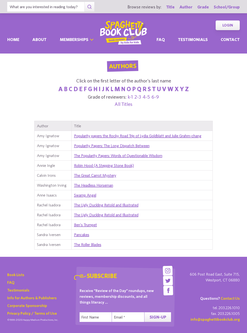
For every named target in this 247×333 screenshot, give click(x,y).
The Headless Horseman (93, 185)
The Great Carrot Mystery (95, 175)
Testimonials (193, 39)
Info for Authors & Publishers (32, 298)
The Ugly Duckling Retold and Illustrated (106, 205)
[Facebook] (168, 290)
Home (13, 39)
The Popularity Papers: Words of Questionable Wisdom (118, 155)
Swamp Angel (85, 195)
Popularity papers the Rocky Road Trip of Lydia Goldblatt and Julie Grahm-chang (137, 136)
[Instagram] (168, 271)
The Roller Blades (87, 244)
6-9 (155, 97)
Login (227, 25)
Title (170, 6)
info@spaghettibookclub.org (215, 319)
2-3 (137, 97)
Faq (161, 39)
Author (185, 6)
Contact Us (230, 298)
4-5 (146, 97)
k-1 (130, 97)
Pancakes (81, 234)
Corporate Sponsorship (27, 305)
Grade (203, 6)
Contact (230, 39)
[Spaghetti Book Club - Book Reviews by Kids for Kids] (123, 32)
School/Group (227, 6)
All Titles (123, 104)
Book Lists (15, 274)
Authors (122, 66)
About (39, 39)
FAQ (10, 282)
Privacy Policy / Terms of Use (32, 313)
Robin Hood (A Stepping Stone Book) (104, 165)
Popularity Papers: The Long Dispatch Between (112, 145)
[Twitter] (168, 280)
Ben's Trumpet (85, 225)
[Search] (89, 7)
